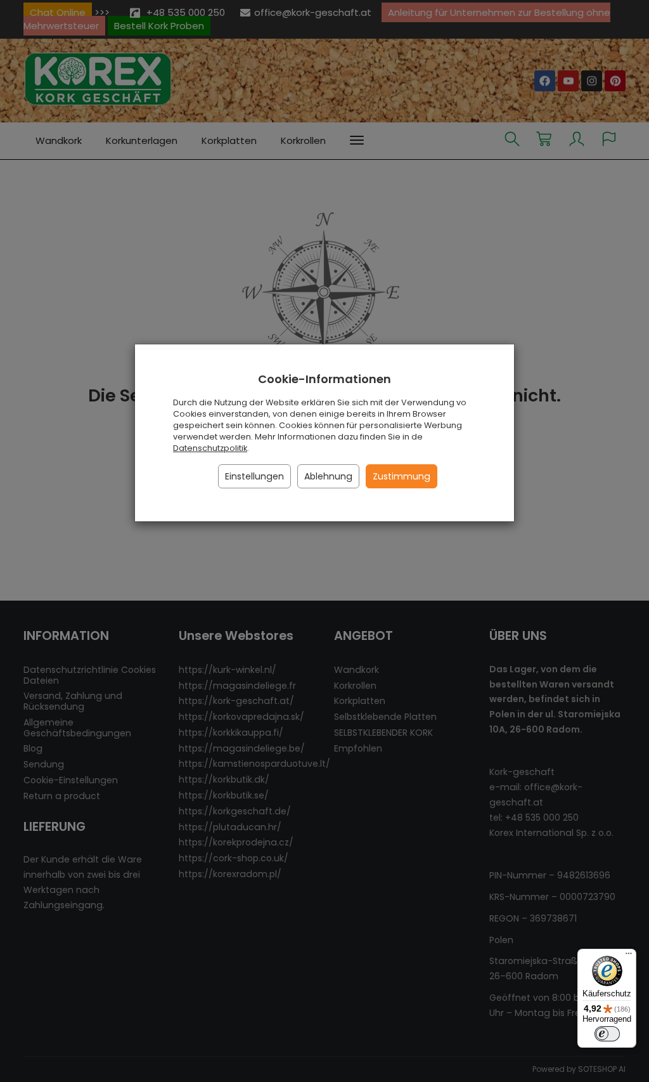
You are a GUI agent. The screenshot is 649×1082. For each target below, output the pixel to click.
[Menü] (628, 956)
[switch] (607, 1033)
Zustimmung (401, 476)
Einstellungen (254, 476)
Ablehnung (328, 476)
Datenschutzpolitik (210, 448)
